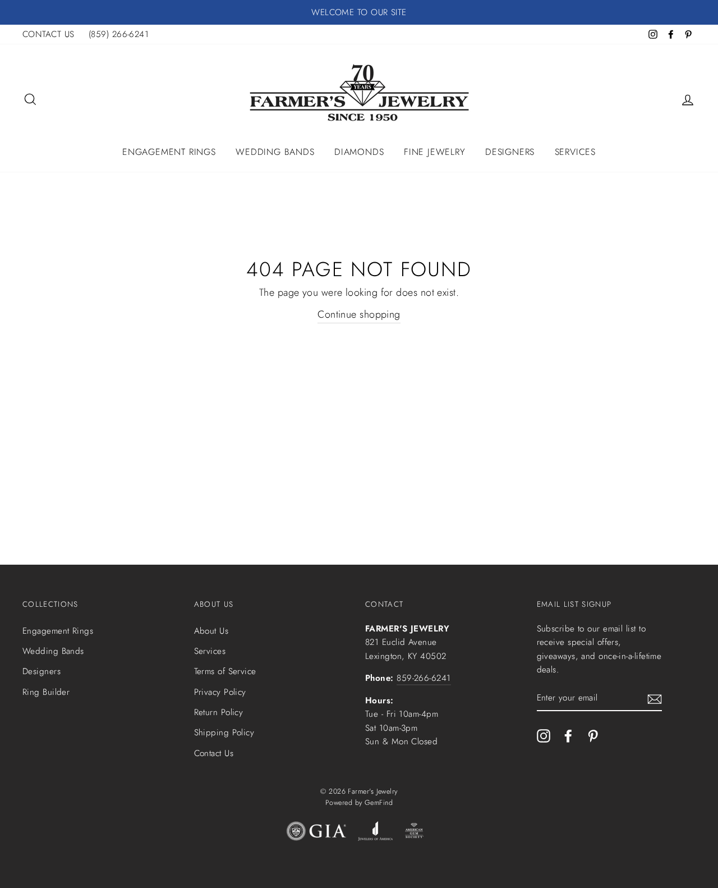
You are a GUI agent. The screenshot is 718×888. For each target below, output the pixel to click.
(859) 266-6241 (119, 34)
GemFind (379, 803)
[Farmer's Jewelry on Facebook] (568, 735)
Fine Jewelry (435, 151)
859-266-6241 (423, 678)
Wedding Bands (275, 151)
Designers (510, 151)
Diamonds (359, 151)
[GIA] (316, 833)
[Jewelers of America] (375, 833)
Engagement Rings (169, 151)
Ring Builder (46, 692)
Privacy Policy (220, 692)
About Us (211, 631)
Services (575, 151)
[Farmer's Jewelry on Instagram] (543, 735)
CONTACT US (48, 34)
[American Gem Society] (414, 833)
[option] (359, 12)
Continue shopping (359, 314)
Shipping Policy (224, 732)
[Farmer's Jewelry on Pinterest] (593, 735)
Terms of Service (225, 671)
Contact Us (214, 753)
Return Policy (218, 712)
